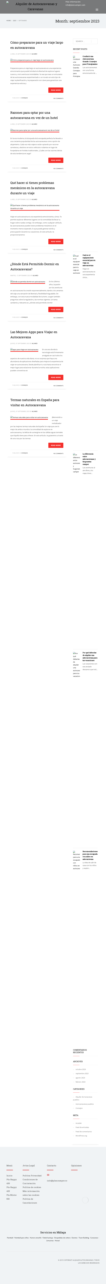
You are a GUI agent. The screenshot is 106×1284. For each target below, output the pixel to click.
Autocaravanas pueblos (85, 1104)
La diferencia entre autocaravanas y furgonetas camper (89, 459)
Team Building (84, 1238)
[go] (94, 41)
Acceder (79, 1123)
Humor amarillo (36, 1238)
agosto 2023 (80, 1078)
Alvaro (34, 54)
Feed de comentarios (84, 1131)
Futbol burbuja (48, 1238)
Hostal (57, 1240)
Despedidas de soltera (62, 1238)
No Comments (58, 98)
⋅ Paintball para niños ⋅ (22, 1238)
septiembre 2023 (82, 1073)
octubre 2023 (81, 1069)
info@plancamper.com (75, 5)
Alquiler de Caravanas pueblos (82, 1098)
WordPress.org (81, 1136)
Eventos (75, 1238)
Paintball (10, 1238)
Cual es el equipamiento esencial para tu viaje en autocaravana (89, 260)
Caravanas (94, 1238)
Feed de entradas (82, 1127)
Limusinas (50, 1240)
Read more (56, 90)
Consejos (24, 98)
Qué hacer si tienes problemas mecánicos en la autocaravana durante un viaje (32, 188)
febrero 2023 (80, 1082)
